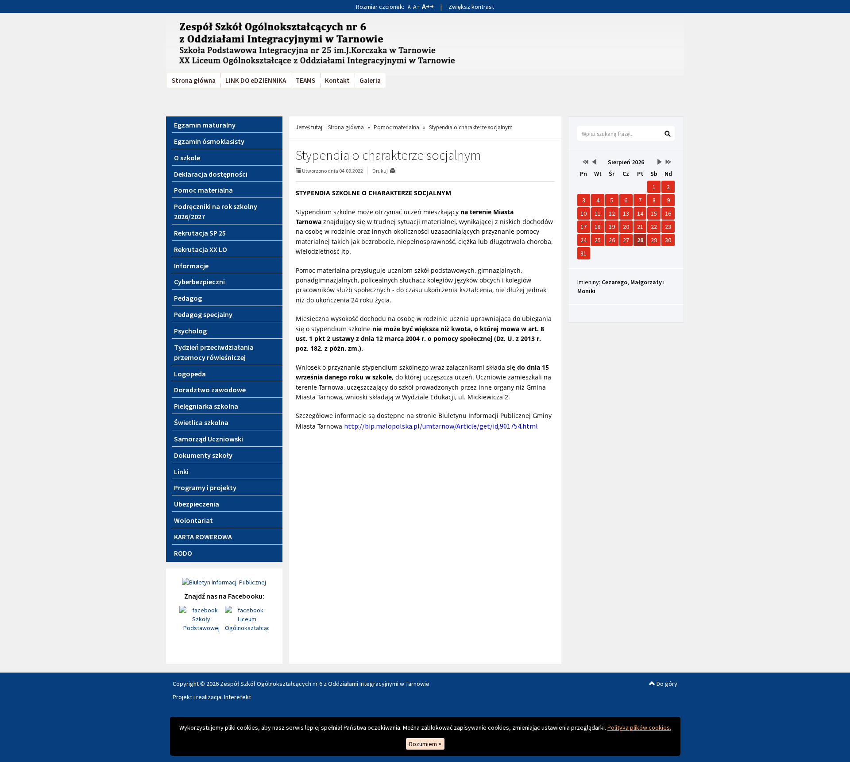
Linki (181, 471)
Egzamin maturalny (205, 124)
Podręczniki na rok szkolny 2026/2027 (215, 211)
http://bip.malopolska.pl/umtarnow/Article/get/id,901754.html (441, 426)
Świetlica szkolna (201, 422)
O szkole (187, 157)
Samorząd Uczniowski (208, 438)
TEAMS (305, 80)
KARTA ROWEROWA (203, 536)
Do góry (666, 684)
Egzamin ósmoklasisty (209, 141)
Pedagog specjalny (203, 314)
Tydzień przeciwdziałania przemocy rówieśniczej (214, 352)
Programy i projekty (205, 487)
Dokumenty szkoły (203, 455)
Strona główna (194, 80)
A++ (428, 6)
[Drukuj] (396, 170)
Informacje (191, 265)
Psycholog (190, 330)
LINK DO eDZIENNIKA (255, 80)
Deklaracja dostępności (210, 174)
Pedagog (188, 298)
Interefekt (237, 697)
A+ (416, 7)
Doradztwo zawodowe (210, 389)
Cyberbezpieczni (199, 281)
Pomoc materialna (203, 190)
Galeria (370, 80)
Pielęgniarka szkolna (206, 406)
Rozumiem (425, 744)
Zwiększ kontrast (471, 7)
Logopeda (190, 373)
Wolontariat (193, 520)
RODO (183, 553)
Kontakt (337, 80)
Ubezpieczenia (196, 503)
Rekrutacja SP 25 (200, 232)
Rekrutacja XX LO (200, 249)
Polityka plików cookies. (639, 727)
